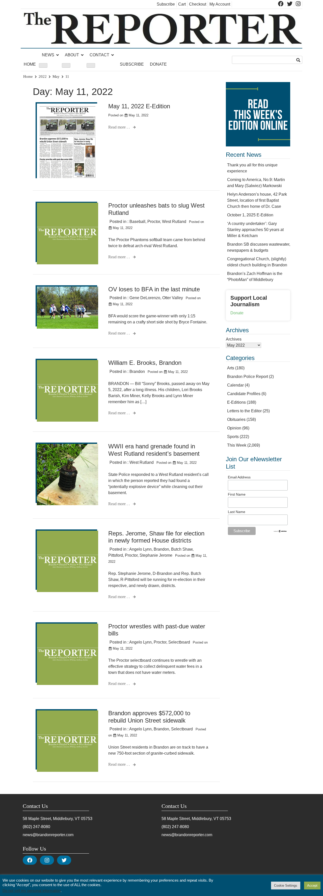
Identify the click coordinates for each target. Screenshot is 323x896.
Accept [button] (312, 885)
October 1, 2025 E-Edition (250, 215)
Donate (158, 64)
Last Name (236, 512)
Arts (230, 368)
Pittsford (115, 555)
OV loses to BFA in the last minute (154, 289)
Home (30, 64)
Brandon (137, 371)
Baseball (137, 221)
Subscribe (166, 4)
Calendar (235, 385)
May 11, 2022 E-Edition (139, 106)
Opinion (234, 428)
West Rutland (174, 221)
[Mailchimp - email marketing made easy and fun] (280, 531)
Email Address (239, 477)
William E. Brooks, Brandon (144, 362)
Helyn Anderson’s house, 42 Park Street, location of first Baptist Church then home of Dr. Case (257, 200)
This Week (236, 445)
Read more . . (119, 127)
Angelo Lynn (140, 549)
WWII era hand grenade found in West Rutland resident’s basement (154, 450)
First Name (237, 494)
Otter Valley (172, 298)
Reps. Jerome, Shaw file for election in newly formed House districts (156, 537)
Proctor (153, 221)
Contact (99, 55)
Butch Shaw (182, 549)
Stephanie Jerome (156, 555)
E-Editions (236, 402)
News (48, 55)
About (72, 55)
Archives (233, 339)
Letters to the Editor (244, 411)
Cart (182, 4)
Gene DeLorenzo (144, 298)
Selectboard (179, 642)
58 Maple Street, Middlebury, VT (51, 818)
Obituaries (236, 419)
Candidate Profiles (243, 394)
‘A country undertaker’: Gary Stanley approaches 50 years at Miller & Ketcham (255, 229)
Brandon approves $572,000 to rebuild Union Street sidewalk (149, 717)
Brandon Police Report (247, 376)
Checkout (197, 4)
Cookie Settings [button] (285, 885)
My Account (219, 4)
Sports (233, 436)
